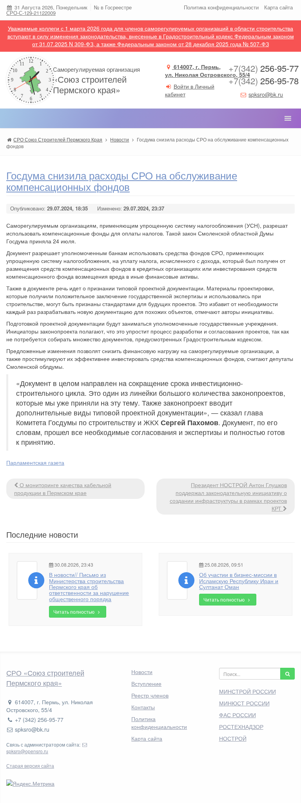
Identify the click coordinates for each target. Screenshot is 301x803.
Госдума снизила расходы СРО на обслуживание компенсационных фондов (121, 181)
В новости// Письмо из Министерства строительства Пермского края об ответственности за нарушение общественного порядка (89, 587)
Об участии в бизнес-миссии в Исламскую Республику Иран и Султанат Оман (238, 581)
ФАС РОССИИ (237, 715)
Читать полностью (74, 611)
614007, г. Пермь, (207, 70)
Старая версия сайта (30, 765)
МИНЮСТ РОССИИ (244, 703)
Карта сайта (278, 7)
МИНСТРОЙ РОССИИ (247, 691)
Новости (141, 672)
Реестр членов (150, 695)
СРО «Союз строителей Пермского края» (45, 677)
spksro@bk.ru (265, 94)
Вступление (146, 683)
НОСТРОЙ (233, 738)
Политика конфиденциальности (221, 7)
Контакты (143, 707)
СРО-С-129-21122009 (31, 12)
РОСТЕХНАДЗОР (241, 726)
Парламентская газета (35, 462)
